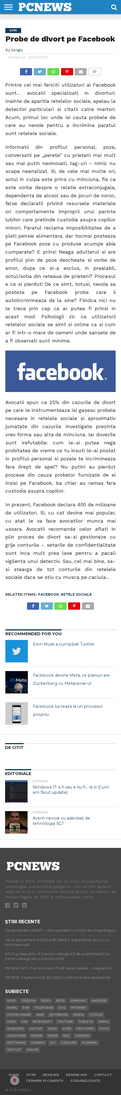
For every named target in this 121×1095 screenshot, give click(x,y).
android (99, 1001)
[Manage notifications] (14, 1080)
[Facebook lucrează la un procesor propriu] (16, 713)
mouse (32, 1050)
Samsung (78, 1001)
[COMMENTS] (94, 70)
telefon (28, 1001)
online (36, 1036)
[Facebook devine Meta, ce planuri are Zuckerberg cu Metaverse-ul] (16, 682)
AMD (40, 1015)
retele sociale (76, 594)
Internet (79, 1008)
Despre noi (76, 1075)
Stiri (31, 1075)
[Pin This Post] (67, 70)
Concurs (69, 1043)
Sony (11, 1022)
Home (14, 1075)
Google (95, 1015)
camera (38, 1043)
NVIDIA (78, 1015)
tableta (85, 1022)
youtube (65, 1022)
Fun (26, 1008)
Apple (103, 1022)
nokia (53, 1036)
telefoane (43, 1008)
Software (16, 1043)
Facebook (48, 594)
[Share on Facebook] (26, 70)
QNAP (52, 1029)
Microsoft (42, 1022)
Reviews (51, 1075)
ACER (66, 1029)
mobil (12, 1008)
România (89, 1043)
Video (46, 1001)
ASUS (11, 1001)
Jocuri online (19, 1015)
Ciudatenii (16, 1036)
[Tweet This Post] (39, 70)
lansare (82, 1036)
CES (24, 1022)
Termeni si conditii (44, 1081)
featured (85, 1029)
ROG (62, 1008)
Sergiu (17, 50)
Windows (15, 1029)
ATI (52, 1043)
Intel (60, 1001)
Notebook (58, 1015)
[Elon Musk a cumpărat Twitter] (16, 651)
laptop (35, 1029)
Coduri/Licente (85, 1081)
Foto (104, 1029)
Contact (103, 1075)
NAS (66, 1036)
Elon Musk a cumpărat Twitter (64, 644)
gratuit (14, 1050)
